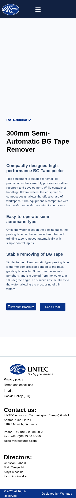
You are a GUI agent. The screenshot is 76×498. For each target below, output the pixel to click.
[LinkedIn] (69, 9)
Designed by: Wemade (57, 493)
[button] (38, 9)
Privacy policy (13, 379)
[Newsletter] (59, 9)
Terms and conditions (18, 385)
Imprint (8, 390)
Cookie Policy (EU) (17, 396)
